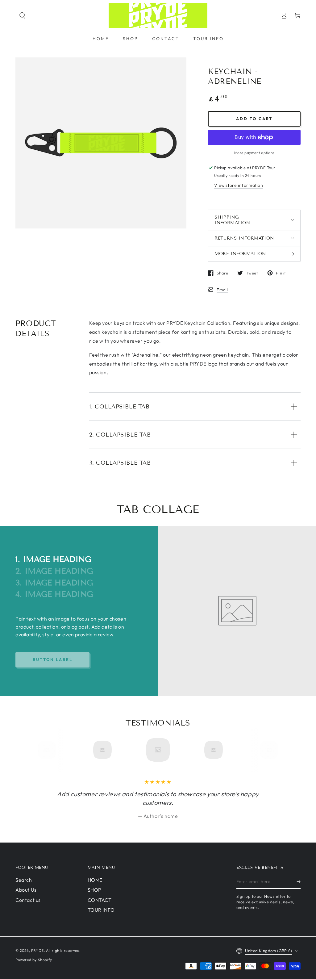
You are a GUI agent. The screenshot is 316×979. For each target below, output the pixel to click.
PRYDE (37, 950)
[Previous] (49, 750)
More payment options (254, 152)
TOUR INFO (101, 910)
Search (23, 880)
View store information (238, 185)
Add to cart (254, 118)
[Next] (267, 750)
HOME (95, 880)
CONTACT (100, 900)
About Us (26, 890)
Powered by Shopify (33, 959)
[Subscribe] (299, 882)
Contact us (28, 900)
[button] (22, 15)
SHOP (95, 890)
